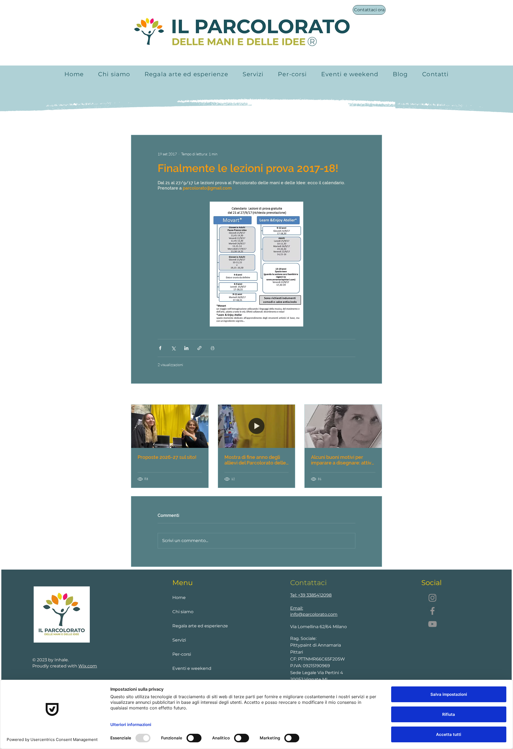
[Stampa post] (212, 348)
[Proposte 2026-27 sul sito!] (169, 426)
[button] (253, 74)
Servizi (179, 640)
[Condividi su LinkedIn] (186, 348)
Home (179, 597)
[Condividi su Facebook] (160, 348)
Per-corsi (181, 654)
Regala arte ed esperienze (194, 625)
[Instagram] (432, 598)
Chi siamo (182, 611)
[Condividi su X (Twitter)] (173, 348)
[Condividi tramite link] (199, 348)
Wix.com (87, 666)
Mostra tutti (372, 394)
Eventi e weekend (191, 668)
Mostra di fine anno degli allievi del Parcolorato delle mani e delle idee (255, 460)
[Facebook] (432, 611)
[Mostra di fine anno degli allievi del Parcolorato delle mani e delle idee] (256, 426)
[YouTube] (432, 624)
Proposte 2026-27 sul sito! (167, 457)
